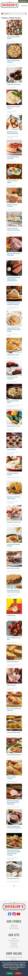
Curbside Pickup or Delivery (14, 957)
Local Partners (14, 942)
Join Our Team (14, 947)
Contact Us (14, 945)
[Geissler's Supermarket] (14, 906)
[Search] (25, 13)
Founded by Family (14, 940)
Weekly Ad (14, 925)
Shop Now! (23, 1)
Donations (14, 943)
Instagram (14, 914)
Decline (18, 973)
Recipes (14, 938)
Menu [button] (23, 5)
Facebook (9, 914)
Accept (10, 973)
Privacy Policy (14, 969)
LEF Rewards (14, 926)
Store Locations (14, 928)
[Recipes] (2, 13)
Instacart (14, 959)
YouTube (18, 914)
